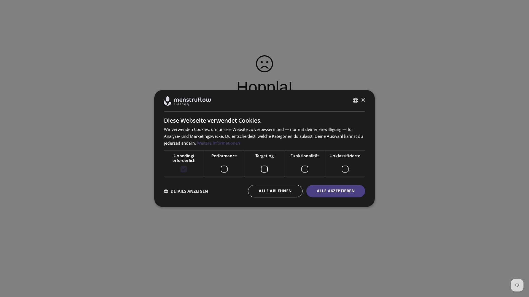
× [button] (363, 100)
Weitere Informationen (218, 143)
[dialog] (264, 148)
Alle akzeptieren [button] (336, 191)
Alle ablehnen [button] (275, 191)
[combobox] (355, 100)
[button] (186, 191)
